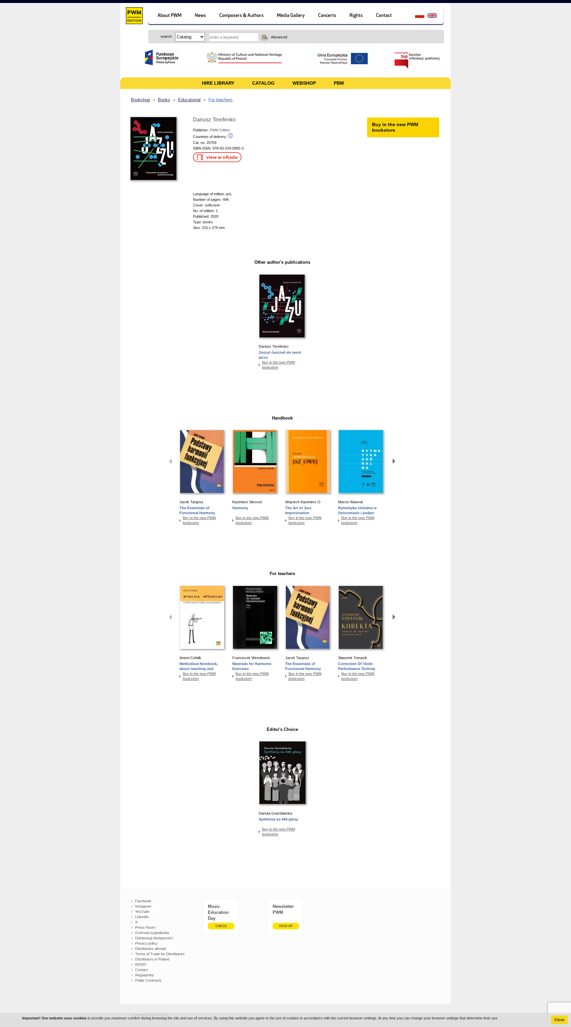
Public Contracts (148, 980)
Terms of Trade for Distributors (160, 954)
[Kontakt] (387, 16)
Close (559, 1020)
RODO (140, 964)
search (264, 36)
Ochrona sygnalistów (152, 933)
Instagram (143, 906)
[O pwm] (168, 16)
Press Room (145, 927)
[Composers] (242, 16)
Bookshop (140, 99)
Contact (141, 970)
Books (164, 99)
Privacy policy (146, 943)
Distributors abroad (150, 949)
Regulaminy (144, 975)
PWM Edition (220, 130)
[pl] (415, 16)
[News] (201, 16)
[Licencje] (356, 16)
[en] (436, 16)
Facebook (143, 901)
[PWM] (134, 16)
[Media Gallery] (291, 16)
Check (221, 926)
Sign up (286, 926)
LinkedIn (142, 917)
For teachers (221, 99)
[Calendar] (328, 16)
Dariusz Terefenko (214, 119)
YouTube (142, 912)
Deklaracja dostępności (154, 938)
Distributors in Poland (152, 959)
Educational (189, 99)
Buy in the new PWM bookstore (278, 364)
